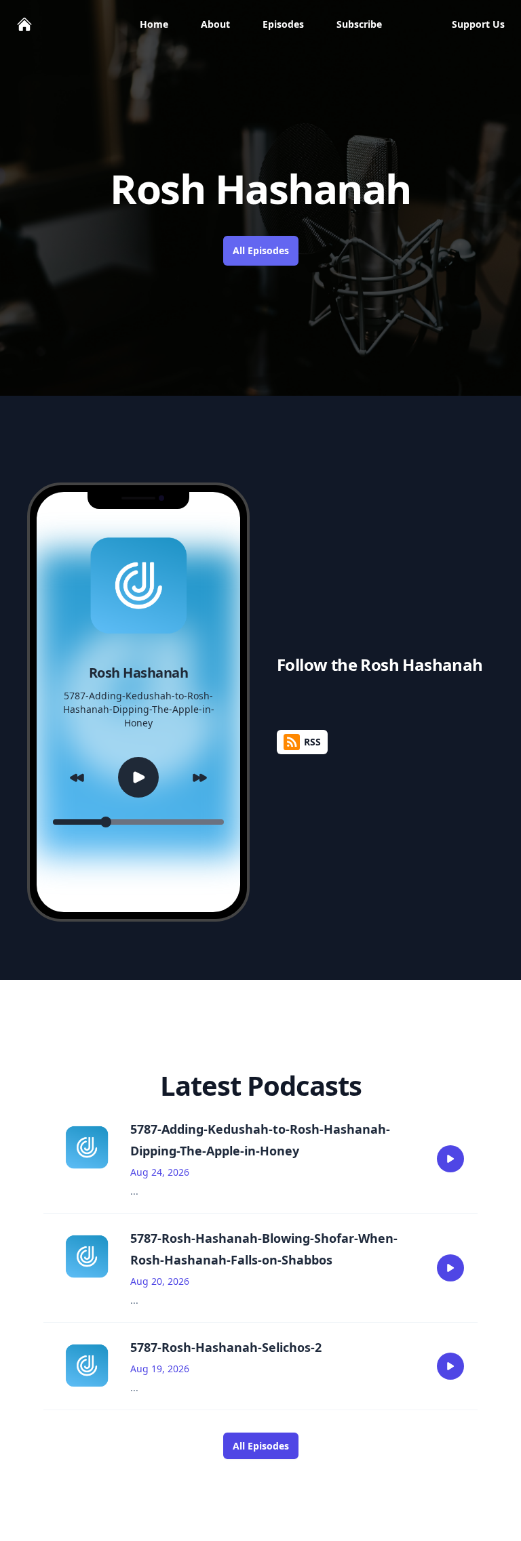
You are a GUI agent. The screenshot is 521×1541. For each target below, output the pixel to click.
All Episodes (261, 250)
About (215, 24)
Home (154, 24)
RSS (312, 741)
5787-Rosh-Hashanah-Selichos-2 (226, 1347)
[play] (450, 1158)
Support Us (478, 24)
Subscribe (359, 24)
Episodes (283, 24)
